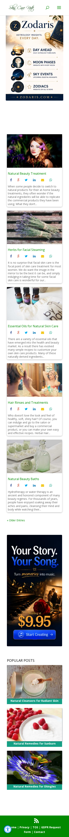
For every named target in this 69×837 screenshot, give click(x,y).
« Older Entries (16, 520)
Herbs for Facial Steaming (26, 250)
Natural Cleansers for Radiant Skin (34, 701)
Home (12, 827)
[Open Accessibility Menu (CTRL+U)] (8, 829)
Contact (39, 832)
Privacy (25, 827)
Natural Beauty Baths (23, 479)
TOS (35, 827)
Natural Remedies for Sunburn (35, 743)
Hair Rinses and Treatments (28, 402)
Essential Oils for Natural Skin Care (33, 326)
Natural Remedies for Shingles (34, 786)
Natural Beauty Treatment (27, 173)
